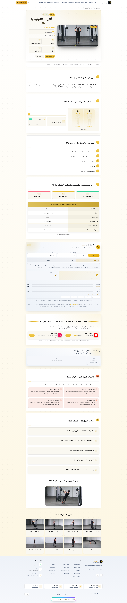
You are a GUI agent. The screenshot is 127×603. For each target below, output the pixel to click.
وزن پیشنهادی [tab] (96, 260)
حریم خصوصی (64, 594)
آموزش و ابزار (65, 64)
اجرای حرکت (82, 64)
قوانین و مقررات (57, 594)
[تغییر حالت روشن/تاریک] (29, 2)
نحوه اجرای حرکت (49, 56)
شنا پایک (92, 550)
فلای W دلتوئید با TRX (34, 531)
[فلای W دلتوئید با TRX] (35, 524)
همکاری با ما (52, 567)
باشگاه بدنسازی (77, 573)
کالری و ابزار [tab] (49, 260)
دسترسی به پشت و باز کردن (73, 550)
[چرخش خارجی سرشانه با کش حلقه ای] (92, 524)
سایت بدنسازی (98, 8)
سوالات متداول (47, 64)
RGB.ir (54, 599)
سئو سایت (60, 599)
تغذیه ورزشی (66, 567)
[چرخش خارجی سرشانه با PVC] (54, 524)
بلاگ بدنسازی (66, 573)
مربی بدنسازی (77, 570)
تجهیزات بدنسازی (76, 576)
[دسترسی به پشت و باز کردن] (73, 542)
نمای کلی (97, 64)
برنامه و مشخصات (74, 64)
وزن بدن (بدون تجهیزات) (56, 122)
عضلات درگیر (39, 56)
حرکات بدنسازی (77, 564)
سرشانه (51, 14)
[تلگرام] (97, 575)
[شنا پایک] (92, 542)
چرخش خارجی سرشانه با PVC (54, 531)
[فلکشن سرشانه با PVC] (54, 542)
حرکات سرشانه (93, 8)
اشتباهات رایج (56, 64)
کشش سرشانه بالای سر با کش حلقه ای (34, 550)
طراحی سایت (65, 599)
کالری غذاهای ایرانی (65, 570)
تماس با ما (53, 573)
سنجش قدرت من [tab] (72, 260)
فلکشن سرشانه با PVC (54, 550)
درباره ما (53, 564)
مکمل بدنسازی (66, 564)
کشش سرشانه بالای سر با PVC (73, 531)
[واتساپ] (101, 575)
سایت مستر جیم (39, 30)
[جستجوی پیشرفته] (32, 2)
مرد (93, 255)
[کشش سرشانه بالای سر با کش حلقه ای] (35, 542)
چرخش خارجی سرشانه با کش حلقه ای (92, 531)
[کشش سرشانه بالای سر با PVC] (73, 524)
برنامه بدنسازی (77, 567)
